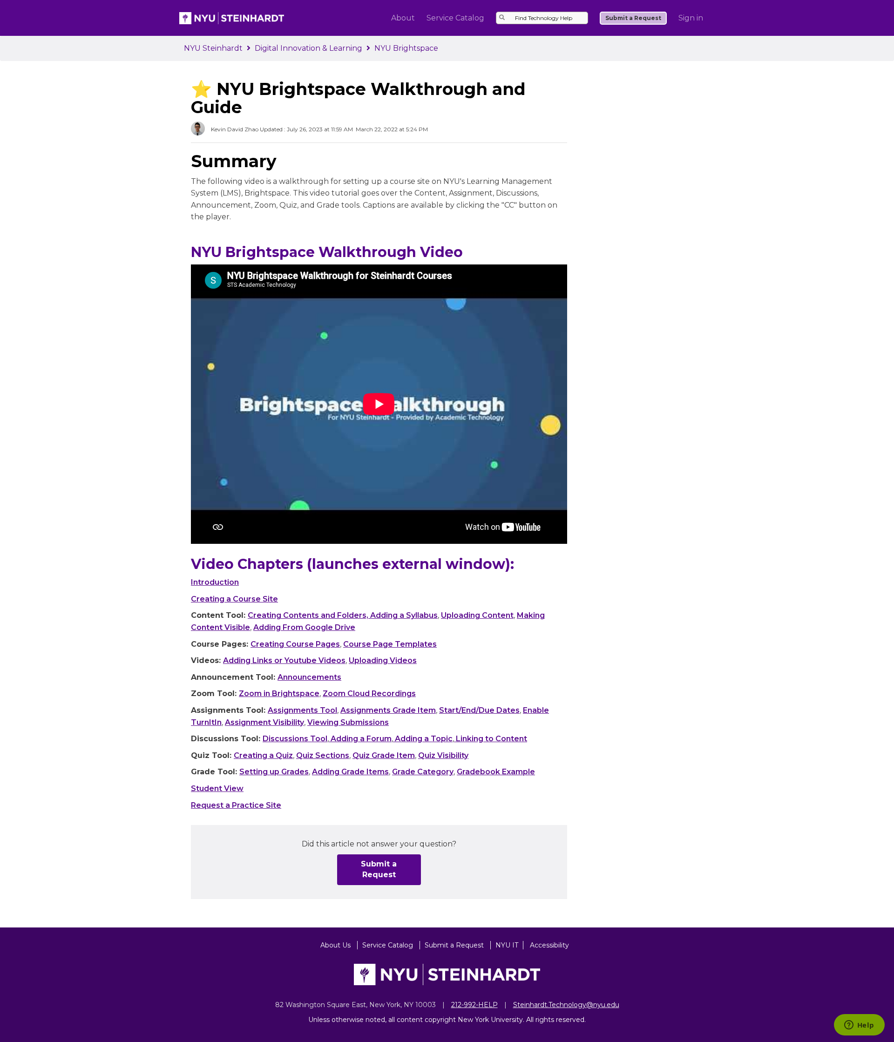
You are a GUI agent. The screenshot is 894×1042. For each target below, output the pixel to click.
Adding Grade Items (350, 771)
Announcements (309, 677)
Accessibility (549, 945)
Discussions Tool (295, 738)
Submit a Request (633, 17)
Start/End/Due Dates (479, 710)
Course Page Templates (390, 644)
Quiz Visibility (443, 755)
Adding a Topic (423, 738)
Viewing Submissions (348, 722)
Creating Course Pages (295, 644)
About (403, 18)
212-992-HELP (474, 1005)
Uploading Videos (383, 660)
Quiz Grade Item (383, 755)
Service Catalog (455, 18)
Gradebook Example (496, 771)
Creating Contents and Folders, (309, 615)
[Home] (231, 17)
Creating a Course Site (234, 599)
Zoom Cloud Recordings (369, 693)
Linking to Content (490, 738)
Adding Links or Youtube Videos (284, 660)
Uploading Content (477, 615)
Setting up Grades (274, 771)
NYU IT (506, 945)
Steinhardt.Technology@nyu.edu (566, 1005)
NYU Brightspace (406, 48)
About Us (336, 945)
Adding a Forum (360, 738)
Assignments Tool (302, 710)
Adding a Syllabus (404, 615)
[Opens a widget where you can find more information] (859, 1025)
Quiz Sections (322, 755)
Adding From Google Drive (304, 627)
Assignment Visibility (264, 722)
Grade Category (423, 771)
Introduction (215, 582)
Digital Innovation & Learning (308, 48)
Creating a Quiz (263, 755)
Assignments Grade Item (388, 710)
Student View (217, 788)
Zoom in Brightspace (279, 693)
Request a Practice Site (236, 805)
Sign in (690, 18)
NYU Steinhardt (213, 48)
